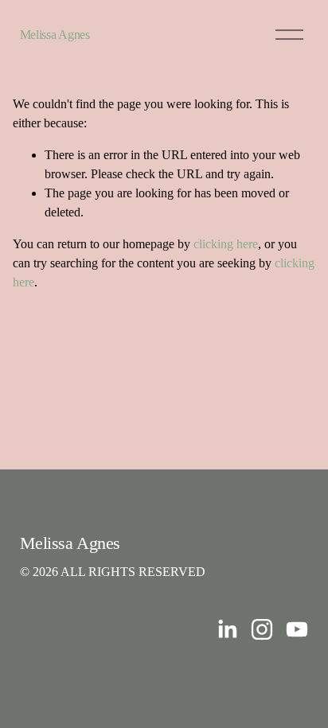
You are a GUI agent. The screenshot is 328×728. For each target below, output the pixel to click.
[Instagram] (262, 629)
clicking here (225, 244)
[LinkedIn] (227, 629)
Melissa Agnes (55, 34)
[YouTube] (297, 629)
